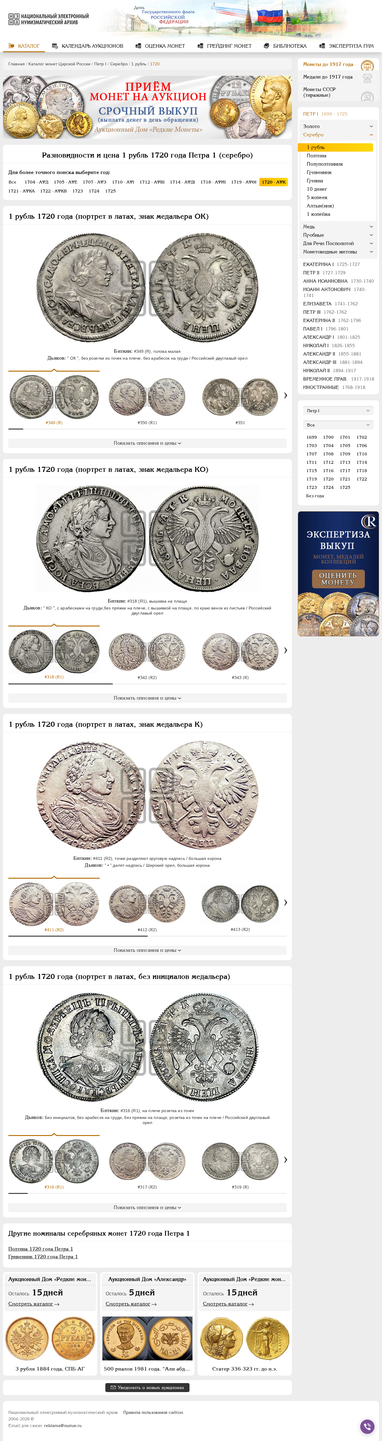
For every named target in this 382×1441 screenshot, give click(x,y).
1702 (361, 437)
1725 (345, 487)
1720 (328, 479)
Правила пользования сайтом (153, 1412)
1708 (328, 454)
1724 (328, 487)
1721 (345, 479)
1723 (311, 487)
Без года (315, 495)
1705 (345, 445)
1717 (345, 470)
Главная (16, 63)
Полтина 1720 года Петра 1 (40, 1249)
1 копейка (318, 214)
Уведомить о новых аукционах (151, 1387)
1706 (361, 445)
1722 (361, 479)
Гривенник (319, 172)
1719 (311, 479)
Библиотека (289, 46)
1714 (361, 462)
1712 (328, 462)
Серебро (119, 63)
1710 (361, 454)
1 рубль (138, 63)
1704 (328, 445)
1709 (345, 454)
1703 (311, 445)
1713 (345, 462)
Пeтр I (100, 63)
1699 (311, 437)
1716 (328, 470)
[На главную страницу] (46, 19)
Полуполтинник (325, 164)
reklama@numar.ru (62, 1425)
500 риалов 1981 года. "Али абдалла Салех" (148, 1369)
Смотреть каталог (30, 1304)
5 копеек (317, 197)
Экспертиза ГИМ (350, 46)
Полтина (316, 155)
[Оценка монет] (338, 573)
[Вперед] (285, 395)
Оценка (164, 46)
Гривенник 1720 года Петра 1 (43, 1257)
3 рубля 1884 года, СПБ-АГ (50, 1369)
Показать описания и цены (145, 443)
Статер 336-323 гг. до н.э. (244, 1369)
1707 (311, 454)
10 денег (317, 189)
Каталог (28, 46)
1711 (311, 462)
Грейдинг (229, 46)
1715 (311, 470)
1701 (345, 437)
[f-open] (367, 1427)
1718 (361, 470)
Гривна (315, 181)
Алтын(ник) (320, 206)
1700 (328, 437)
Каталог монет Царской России (59, 63)
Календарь (91, 46)
